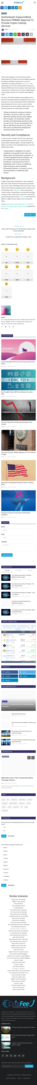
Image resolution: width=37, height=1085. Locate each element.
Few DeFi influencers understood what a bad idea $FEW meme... (23, 740)
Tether (4, 807)
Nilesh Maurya (15, 579)
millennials (5, 810)
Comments (5, 522)
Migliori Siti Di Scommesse (18, 979)
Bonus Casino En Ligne (18, 981)
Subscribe (29, 1066)
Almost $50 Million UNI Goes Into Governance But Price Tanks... (18, 363)
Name (3, 527)
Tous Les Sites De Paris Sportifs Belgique (18, 958)
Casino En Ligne (18, 960)
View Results (11, 836)
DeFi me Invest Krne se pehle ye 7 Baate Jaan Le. (24, 723)
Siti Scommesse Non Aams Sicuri (18, 973)
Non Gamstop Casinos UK (18, 926)
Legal (3, 799)
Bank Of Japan (13, 803)
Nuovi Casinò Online (18, 989)
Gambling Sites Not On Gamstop (18, 916)
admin (6, 29)
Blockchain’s (22, 799)
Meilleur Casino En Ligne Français (18, 952)
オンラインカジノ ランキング (18, 929)
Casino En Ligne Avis (18, 987)
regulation (21, 803)
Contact (19, 1078)
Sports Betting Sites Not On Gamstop (18, 924)
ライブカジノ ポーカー (18, 968)
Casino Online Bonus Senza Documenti (18, 970)
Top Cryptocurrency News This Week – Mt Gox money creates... (23, 584)
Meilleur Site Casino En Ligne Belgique (18, 956)
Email (2, 534)
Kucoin (28, 803)
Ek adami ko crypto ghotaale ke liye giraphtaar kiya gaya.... (21, 602)
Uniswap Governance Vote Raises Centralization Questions (15, 514)
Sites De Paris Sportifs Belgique (18, 954)
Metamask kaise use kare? (19, 714)
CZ (21, 807)
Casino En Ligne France (18, 977)
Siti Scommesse (18, 903)
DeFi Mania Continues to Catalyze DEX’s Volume (23, 1027)
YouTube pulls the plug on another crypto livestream (16, 779)
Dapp (26, 807)
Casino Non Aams (18, 950)
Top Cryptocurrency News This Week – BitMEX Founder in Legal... (22, 576)
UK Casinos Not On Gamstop (18, 910)
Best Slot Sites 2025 (18, 937)
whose (9, 807)
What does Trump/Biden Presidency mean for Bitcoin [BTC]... (17, 483)
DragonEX (4, 803)
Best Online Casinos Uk (18, 943)
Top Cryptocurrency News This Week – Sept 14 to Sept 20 (23, 593)
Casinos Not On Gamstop (18, 899)
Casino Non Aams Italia (18, 962)
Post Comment (7, 555)
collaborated (17, 190)
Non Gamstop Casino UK (18, 947)
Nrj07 (13, 605)
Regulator (16, 807)
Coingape (4, 13)
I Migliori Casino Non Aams (18, 945)
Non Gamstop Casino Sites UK (18, 935)
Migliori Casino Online (18, 901)
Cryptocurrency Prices (26, 662)
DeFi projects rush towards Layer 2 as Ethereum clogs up (22, 732)
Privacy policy (26, 1078)
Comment (4, 542)
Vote (4, 836)
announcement (26, 83)
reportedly (23, 196)
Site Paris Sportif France (18, 985)
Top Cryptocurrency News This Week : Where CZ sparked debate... (23, 610)
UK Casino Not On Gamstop (18, 922)
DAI (8, 799)
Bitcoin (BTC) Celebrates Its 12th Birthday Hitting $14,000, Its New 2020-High (18, 230)
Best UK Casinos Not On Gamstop (18, 931)
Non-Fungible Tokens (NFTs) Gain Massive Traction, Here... (17, 393)
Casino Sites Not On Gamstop (18, 914)
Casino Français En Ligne (18, 975)
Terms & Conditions (11, 1078)
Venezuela (14, 799)
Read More (29, 215)
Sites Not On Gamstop (18, 918)
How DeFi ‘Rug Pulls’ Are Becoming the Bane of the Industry (16, 423)
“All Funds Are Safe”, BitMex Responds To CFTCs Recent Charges (18, 453)
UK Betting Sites (18, 908)
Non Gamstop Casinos (18, 906)
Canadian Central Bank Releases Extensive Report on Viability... (22, 1044)
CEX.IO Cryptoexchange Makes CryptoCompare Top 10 (23, 1036)
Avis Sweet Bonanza (18, 966)
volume (30, 799)
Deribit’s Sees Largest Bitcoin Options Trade (18, 237)
